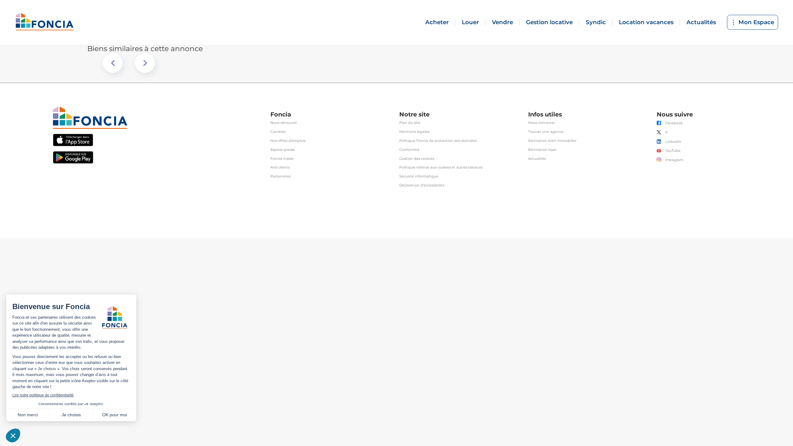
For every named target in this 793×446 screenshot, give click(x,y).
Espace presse (282, 150)
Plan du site (409, 123)
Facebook (674, 123)
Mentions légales (414, 132)
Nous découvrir (283, 123)
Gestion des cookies (416, 159)
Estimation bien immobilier (552, 141)
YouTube (673, 151)
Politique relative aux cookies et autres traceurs (440, 167)
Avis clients (280, 167)
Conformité (409, 150)
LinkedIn (673, 142)
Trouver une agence (545, 132)
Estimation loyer (542, 150)
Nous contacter (541, 123)
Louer (470, 22)
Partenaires (280, 176)
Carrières (278, 132)
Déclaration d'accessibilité (422, 185)
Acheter (437, 22)
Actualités (701, 22)
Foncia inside (282, 159)
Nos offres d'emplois (287, 141)
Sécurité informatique (418, 176)
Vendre (502, 22)
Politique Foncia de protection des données (438, 141)
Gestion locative (549, 22)
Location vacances (646, 22)
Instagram (674, 160)
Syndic (596, 22)
